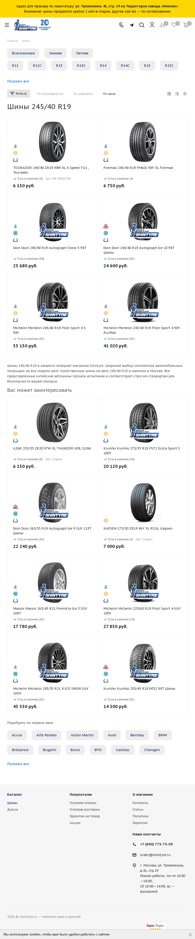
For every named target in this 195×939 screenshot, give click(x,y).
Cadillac (123, 749)
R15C (169, 65)
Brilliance (20, 749)
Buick (75, 749)
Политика (140, 816)
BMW (162, 735)
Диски (12, 809)
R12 (15, 65)
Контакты (140, 803)
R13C (81, 65)
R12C (37, 65)
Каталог (14, 794)
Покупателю (81, 794)
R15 (147, 65)
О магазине (142, 794)
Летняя (82, 53)
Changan (152, 749)
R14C (125, 65)
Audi (112, 735)
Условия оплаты (83, 803)
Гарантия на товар (85, 816)
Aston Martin (82, 735)
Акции (75, 823)
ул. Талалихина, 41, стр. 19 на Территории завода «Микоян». (127, 6)
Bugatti (49, 749)
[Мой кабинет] (152, 25)
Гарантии (139, 823)
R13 (59, 65)
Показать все (18, 81)
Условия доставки (85, 809)
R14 (103, 65)
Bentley (137, 735)
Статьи (137, 809)
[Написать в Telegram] (131, 25)
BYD (98, 749)
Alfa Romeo (46, 735)
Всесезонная (23, 53)
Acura (17, 735)
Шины (12, 803)
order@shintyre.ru (155, 855)
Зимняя (55, 53)
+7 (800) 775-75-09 (156, 844)
